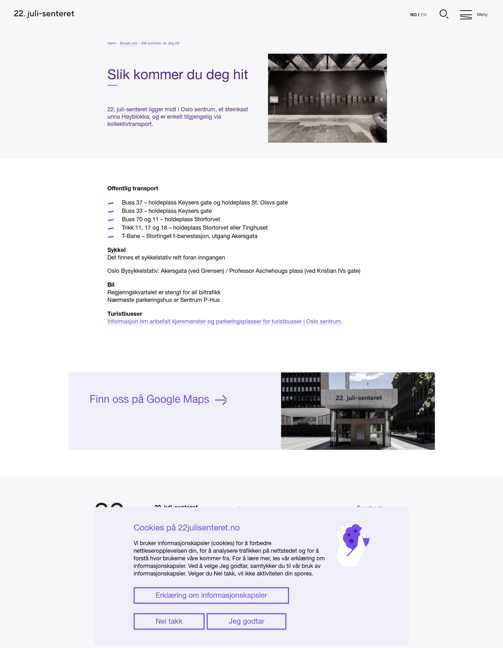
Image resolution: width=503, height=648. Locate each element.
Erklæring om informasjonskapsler (211, 595)
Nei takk (169, 621)
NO (413, 14)
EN (424, 15)
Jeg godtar (246, 621)
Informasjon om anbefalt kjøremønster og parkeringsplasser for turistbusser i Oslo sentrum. (224, 321)
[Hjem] (44, 14)
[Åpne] (443, 14)
